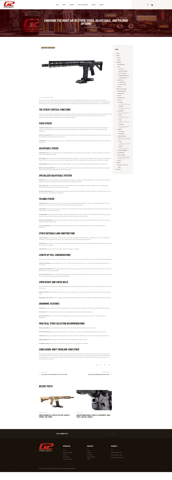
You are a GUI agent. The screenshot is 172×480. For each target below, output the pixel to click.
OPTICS (119, 100)
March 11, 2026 (79, 412)
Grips (124, 121)
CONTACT (119, 169)
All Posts (77, 27)
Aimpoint (124, 108)
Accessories (124, 126)
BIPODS (119, 95)
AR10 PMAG (121, 133)
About (64, 450)
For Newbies (44, 47)
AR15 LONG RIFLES (123, 71)
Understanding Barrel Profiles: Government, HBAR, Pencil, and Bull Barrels (93, 416)
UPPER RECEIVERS (122, 91)
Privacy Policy (66, 457)
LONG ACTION (122, 82)
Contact (88, 459)
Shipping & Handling (67, 452)
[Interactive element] (104, 365)
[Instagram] (113, 433)
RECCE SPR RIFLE (123, 73)
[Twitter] (97, 365)
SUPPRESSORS (121, 152)
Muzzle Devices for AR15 (116, 455)
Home (72, 27)
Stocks (124, 116)
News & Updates (51, 47)
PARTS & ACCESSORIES (122, 89)
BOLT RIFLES (120, 80)
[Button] (148, 5)
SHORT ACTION (122, 84)
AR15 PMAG (121, 131)
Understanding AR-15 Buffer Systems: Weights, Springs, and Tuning (54, 416)
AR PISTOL (121, 69)
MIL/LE (119, 86)
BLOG (119, 60)
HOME (118, 53)
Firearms (89, 452)
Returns (65, 454)
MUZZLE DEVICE (121, 97)
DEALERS (118, 162)
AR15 (119, 66)
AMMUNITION (121, 93)
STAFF (119, 57)
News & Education (91, 457)
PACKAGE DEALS (121, 64)
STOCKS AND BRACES (122, 150)
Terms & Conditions (67, 459)
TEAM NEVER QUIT (123, 77)
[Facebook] (101, 365)
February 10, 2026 (43, 412)
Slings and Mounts (124, 137)
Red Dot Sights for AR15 (116, 452)
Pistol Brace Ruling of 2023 (117, 457)
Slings (124, 143)
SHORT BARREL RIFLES (124, 75)
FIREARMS (119, 62)
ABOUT (118, 55)
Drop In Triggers (124, 156)
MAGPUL (120, 129)
